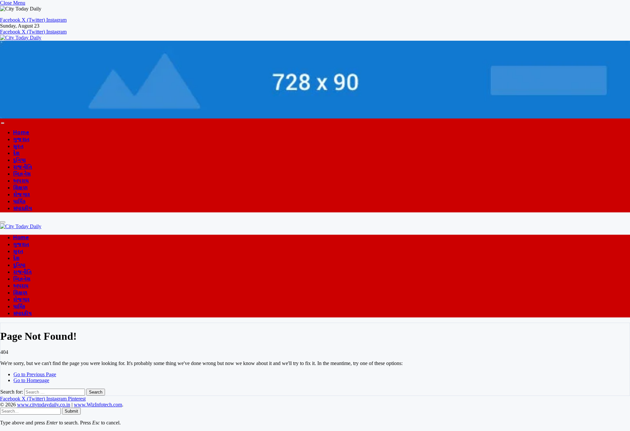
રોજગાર (21, 195)
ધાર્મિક (19, 202)
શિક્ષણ (20, 188)
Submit (71, 411)
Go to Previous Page (34, 374)
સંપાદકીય (22, 208)
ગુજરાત (21, 140)
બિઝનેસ (22, 174)
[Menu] (2, 123)
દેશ (16, 153)
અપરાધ (21, 181)
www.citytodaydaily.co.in (43, 404)
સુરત (18, 146)
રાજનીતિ (22, 167)
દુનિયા (19, 160)
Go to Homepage (31, 380)
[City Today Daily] (20, 37)
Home (21, 133)
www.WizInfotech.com (98, 404)
